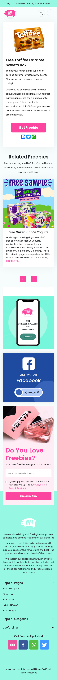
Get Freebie (28, 127)
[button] (34, 279)
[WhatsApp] (28, 348)
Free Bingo (9, 610)
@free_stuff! (32, 392)
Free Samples (11, 588)
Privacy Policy (39, 485)
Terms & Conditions (17, 488)
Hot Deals (9, 599)
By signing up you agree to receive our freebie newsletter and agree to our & (29, 485)
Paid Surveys (10, 605)
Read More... (12, 260)
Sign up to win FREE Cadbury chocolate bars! (28, 3)
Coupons (8, 594)
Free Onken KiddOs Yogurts (28, 232)
